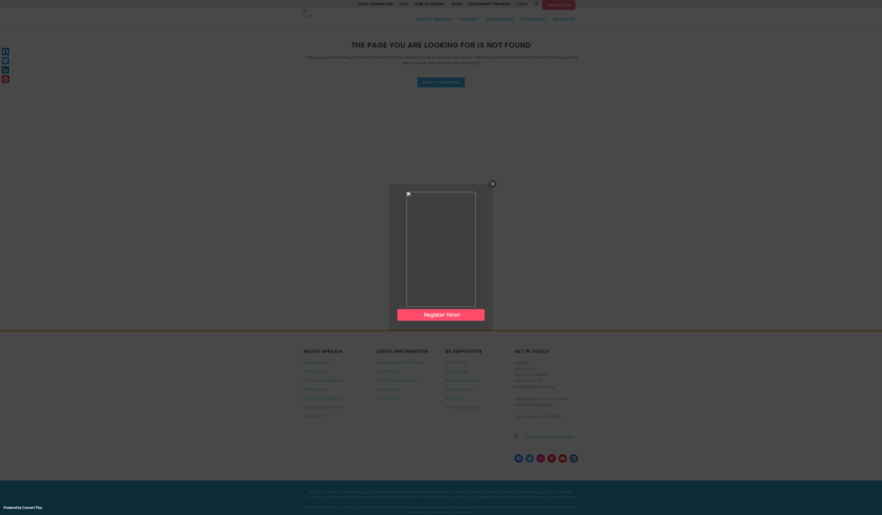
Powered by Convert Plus (22, 507)
